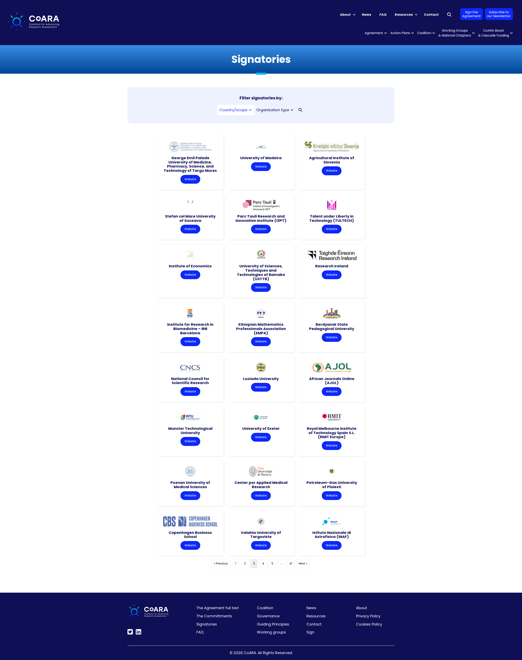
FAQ (382, 14)
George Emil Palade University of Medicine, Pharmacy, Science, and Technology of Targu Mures (190, 164)
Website (190, 179)
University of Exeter (261, 428)
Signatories (206, 624)
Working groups (271, 632)
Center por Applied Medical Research (261, 484)
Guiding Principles (273, 624)
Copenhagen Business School (190, 534)
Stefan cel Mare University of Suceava (190, 218)
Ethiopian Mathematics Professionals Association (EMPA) (261, 328)
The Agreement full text (217, 607)
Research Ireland (331, 266)
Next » (303, 563)
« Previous (221, 563)
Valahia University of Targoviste (261, 534)
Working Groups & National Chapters (454, 33)
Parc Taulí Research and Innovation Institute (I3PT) (261, 218)
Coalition (424, 33)
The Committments (214, 616)
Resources (404, 14)
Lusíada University (261, 378)
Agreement (374, 33)
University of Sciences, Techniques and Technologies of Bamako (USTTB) (261, 272)
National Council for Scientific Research (190, 381)
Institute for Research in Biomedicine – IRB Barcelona (190, 328)
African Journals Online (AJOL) (331, 381)
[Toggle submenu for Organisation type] (292, 110)
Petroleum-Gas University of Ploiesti (331, 484)
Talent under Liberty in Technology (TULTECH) (331, 218)
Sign (310, 632)
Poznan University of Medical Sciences (190, 484)
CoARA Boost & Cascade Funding (493, 33)
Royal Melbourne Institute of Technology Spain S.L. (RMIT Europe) (331, 432)
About (345, 14)
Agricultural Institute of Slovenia (331, 160)
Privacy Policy (368, 616)
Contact (431, 14)
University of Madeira (261, 157)
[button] (354, 14)
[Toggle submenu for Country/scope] (250, 110)
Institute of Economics (190, 266)
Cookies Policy (369, 624)
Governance (268, 616)
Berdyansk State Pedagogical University (331, 326)
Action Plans (400, 33)
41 (290, 563)
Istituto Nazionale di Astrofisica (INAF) (331, 534)
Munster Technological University (190, 430)
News (366, 14)
